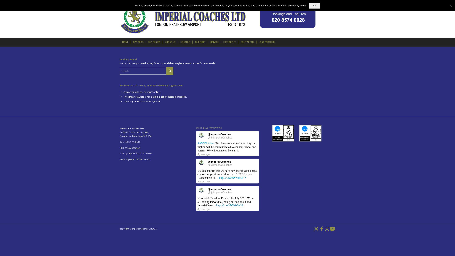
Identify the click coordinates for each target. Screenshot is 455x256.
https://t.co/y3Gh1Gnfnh (229, 205)
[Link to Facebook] (321, 228)
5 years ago (203, 154)
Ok (314, 5)
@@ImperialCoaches (220, 137)
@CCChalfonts (206, 143)
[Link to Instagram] (327, 228)
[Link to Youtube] (332, 228)
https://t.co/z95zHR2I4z (232, 178)
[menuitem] (125, 42)
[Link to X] (316, 228)
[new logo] (217, 22)
